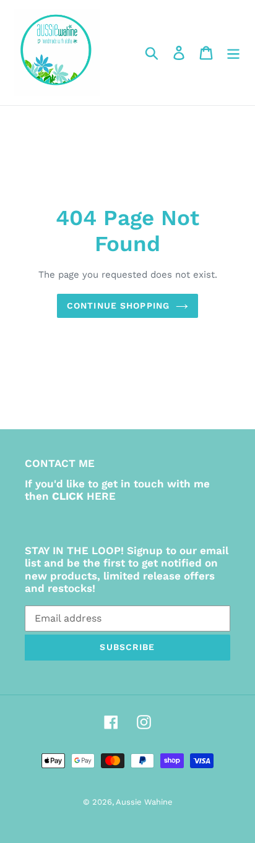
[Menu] (233, 53)
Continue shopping (118, 305)
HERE (101, 496)
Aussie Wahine (144, 802)
